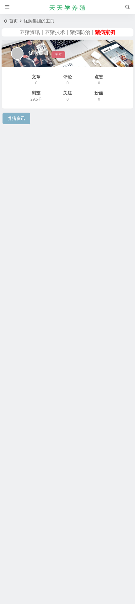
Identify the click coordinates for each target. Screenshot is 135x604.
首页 (13, 20)
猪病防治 (80, 32)
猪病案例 (105, 32)
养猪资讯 (30, 32)
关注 (58, 55)
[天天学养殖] (67, 7)
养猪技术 (55, 32)
